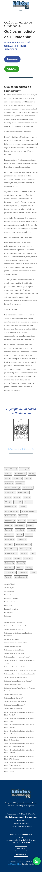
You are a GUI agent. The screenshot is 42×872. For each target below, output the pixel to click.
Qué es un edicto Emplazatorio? (14, 667)
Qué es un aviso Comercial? (13, 622)
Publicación (22, 539)
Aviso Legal (24, 469)
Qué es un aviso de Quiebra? (13, 629)
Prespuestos (12, 59)
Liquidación (19, 525)
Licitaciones (8, 605)
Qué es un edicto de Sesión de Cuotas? (17, 657)
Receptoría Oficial (11, 553)
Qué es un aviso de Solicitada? (14, 650)
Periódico (31, 530)
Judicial (21, 521)
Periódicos (9, 535)
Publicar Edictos (10, 549)
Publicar (8, 544)
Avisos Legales (9, 588)
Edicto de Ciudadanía (11, 598)
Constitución (27, 488)
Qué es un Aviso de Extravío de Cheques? (18, 681)
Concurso (20, 483)
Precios (29, 535)
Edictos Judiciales (11, 511)
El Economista (10, 516)
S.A (33, 553)
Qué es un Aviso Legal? (12, 639)
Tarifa (19, 568)
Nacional (8, 530)
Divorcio (28, 502)
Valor (33, 572)
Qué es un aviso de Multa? (13, 646)
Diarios (17, 502)
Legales (8, 525)
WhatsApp (11, 69)
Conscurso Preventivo (12, 488)
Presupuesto (9, 539)
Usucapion (23, 572)
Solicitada (21, 563)
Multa (30, 525)
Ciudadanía (17, 478)
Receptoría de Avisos (11, 609)
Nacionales (20, 530)
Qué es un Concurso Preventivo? (15, 701)
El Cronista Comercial (28, 511)
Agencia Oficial (11, 469)
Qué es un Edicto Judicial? (13, 708)
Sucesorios (9, 568)
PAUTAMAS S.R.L (14, 864)
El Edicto (23, 516)
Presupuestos (21, 854)
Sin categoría (8, 612)
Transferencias (10, 572)
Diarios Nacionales (10, 595)
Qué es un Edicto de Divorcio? (14, 694)
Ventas (8, 577)
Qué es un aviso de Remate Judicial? (16, 643)
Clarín (28, 478)
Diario (8, 502)
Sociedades (9, 563)
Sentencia (28, 558)
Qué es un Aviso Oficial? (12, 685)
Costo (8, 497)
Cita (7, 478)
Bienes (32, 473)
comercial (9, 483)
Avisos (8, 473)
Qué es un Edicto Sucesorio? (13, 698)
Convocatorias (23, 492)
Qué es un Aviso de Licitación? (14, 705)
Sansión (17, 558)
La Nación (32, 521)
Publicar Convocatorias (23, 544)
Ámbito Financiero (21, 577)
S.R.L (8, 558)
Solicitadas (7, 616)
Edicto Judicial (10, 506)
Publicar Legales (25, 549)
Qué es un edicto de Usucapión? (14, 653)
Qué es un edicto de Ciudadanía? (15, 626)
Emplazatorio (10, 521)
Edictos (23, 506)
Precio (20, 535)
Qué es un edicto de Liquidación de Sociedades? (20, 670)
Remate (24, 553)
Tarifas (29, 568)
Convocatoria (10, 492)
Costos (17, 497)
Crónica (27, 497)
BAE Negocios (20, 473)
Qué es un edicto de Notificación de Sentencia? (19, 674)
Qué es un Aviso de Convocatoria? (15, 677)
